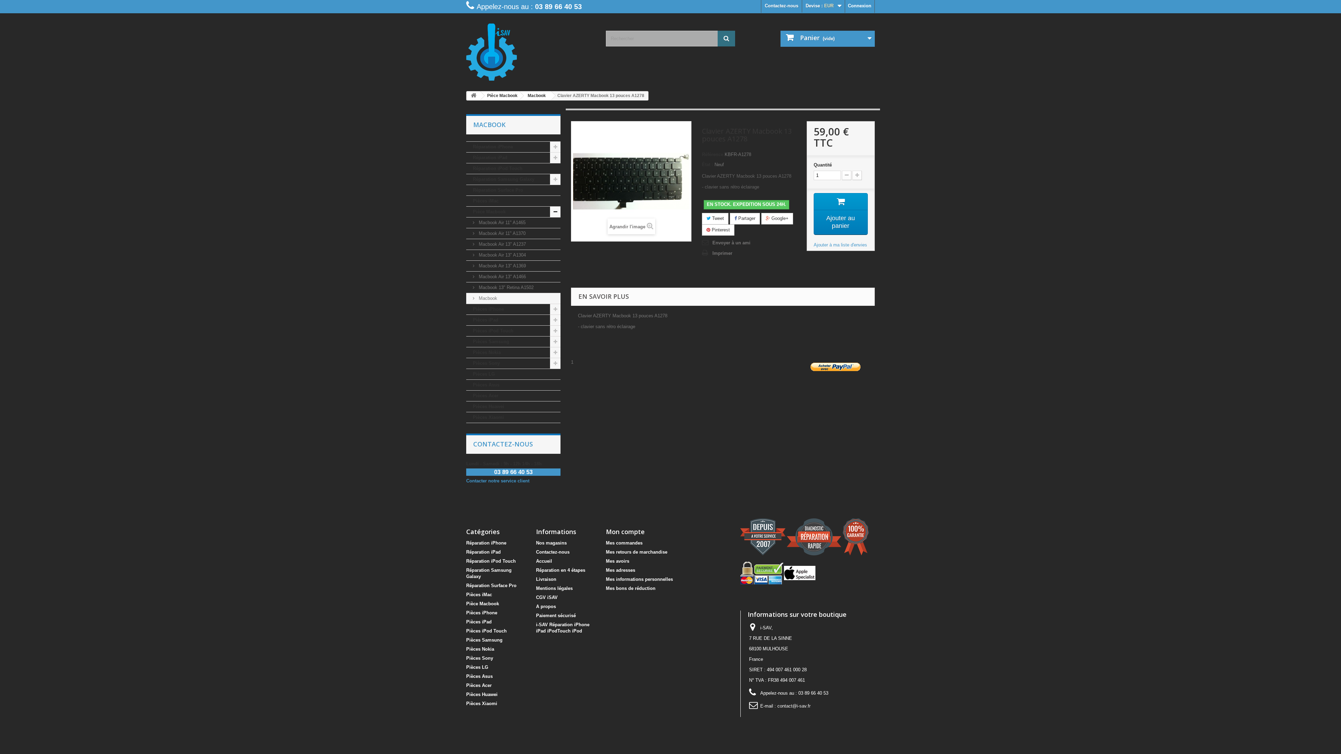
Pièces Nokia (487, 352)
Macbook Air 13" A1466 (501, 276)
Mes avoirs (617, 561)
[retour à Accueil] (473, 95)
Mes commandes (624, 543)
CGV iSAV (547, 597)
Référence (712, 154)
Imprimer (722, 253)
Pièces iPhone (488, 309)
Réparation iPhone (493, 146)
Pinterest (720, 229)
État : (707, 164)
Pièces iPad (485, 320)
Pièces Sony (486, 363)
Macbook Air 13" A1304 (501, 255)
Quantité (823, 165)
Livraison (546, 579)
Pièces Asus (486, 384)
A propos (546, 606)
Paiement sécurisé (556, 615)
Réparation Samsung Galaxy (503, 179)
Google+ (779, 218)
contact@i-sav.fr (794, 706)
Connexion (859, 5)
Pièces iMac (486, 201)
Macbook (487, 298)
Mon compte (625, 531)
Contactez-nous (781, 5)
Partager (746, 218)
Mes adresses (620, 570)
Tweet (717, 218)
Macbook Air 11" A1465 (501, 222)
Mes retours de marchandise (636, 552)
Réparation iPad (490, 157)
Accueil (544, 561)
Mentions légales (554, 588)
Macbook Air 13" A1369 (501, 265)
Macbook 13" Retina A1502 (505, 287)
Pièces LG (484, 374)
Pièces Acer (485, 395)
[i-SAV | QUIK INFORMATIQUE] (530, 50)
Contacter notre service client (497, 480)
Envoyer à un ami (731, 242)
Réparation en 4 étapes (560, 570)
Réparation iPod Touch (497, 168)
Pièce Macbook (489, 211)
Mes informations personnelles (639, 579)
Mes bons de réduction (630, 588)
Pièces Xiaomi (488, 417)
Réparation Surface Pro (498, 190)
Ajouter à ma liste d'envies (840, 244)
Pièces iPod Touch (493, 330)
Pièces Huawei (488, 406)
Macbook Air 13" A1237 (501, 244)
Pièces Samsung (491, 341)
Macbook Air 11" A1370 (501, 233)
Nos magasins (551, 543)
